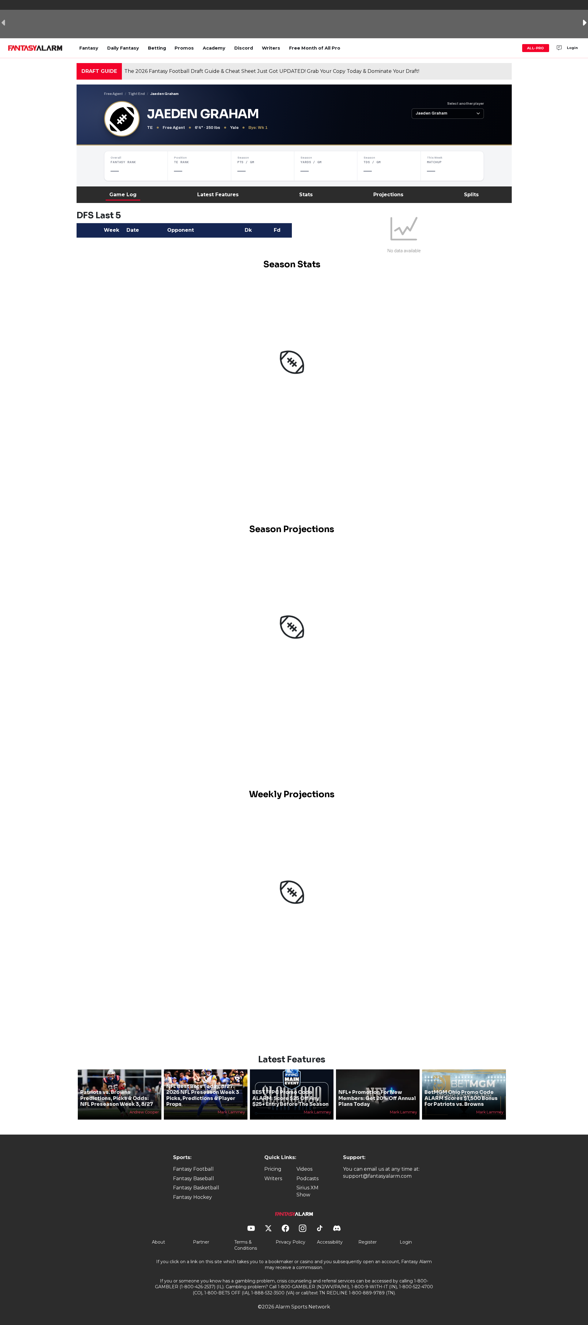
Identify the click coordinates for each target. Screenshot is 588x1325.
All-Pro (535, 48)
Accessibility (330, 1242)
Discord (243, 48)
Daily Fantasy (123, 48)
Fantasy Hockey (192, 1197)
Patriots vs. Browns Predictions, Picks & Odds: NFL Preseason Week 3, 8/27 (116, 1098)
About (158, 1242)
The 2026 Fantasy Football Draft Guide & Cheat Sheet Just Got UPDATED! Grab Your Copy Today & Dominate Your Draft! (271, 71)
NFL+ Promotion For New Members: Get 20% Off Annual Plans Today (377, 1098)
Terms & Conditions (245, 1245)
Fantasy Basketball (196, 1188)
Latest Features (218, 194)
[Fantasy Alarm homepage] (35, 48)
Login (572, 48)
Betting (157, 48)
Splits (471, 194)
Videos (304, 1169)
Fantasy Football (193, 1169)
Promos (184, 48)
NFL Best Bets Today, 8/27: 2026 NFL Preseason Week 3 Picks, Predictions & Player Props (202, 1095)
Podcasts (307, 1178)
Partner (201, 1242)
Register (367, 1242)
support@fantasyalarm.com (377, 1176)
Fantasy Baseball (193, 1178)
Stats (306, 194)
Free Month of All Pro (314, 48)
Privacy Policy (290, 1242)
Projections (388, 194)
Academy (214, 48)
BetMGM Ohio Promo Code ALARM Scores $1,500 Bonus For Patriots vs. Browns (461, 1098)
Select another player (465, 103)
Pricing (272, 1169)
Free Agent (113, 94)
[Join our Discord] (559, 48)
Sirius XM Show (307, 1191)
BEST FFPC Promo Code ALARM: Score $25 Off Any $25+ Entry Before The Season (290, 1098)
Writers (271, 48)
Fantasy (88, 48)
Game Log (123, 194)
